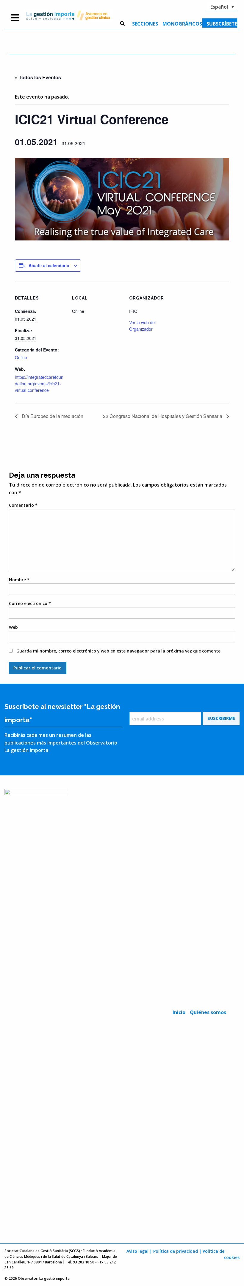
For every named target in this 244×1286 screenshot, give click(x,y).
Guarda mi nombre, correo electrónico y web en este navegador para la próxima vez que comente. (119, 651)
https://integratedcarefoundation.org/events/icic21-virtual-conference (39, 383)
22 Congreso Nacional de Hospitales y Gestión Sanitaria (163, 416)
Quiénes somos (208, 1012)
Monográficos (182, 23)
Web (13, 627)
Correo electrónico (30, 603)
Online (21, 357)
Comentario (23, 505)
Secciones (145, 23)
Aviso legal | (139, 1251)
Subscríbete (222, 23)
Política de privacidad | (177, 1251)
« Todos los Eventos (38, 77)
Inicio (179, 1012)
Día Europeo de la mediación (52, 416)
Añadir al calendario (49, 265)
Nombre (19, 579)
